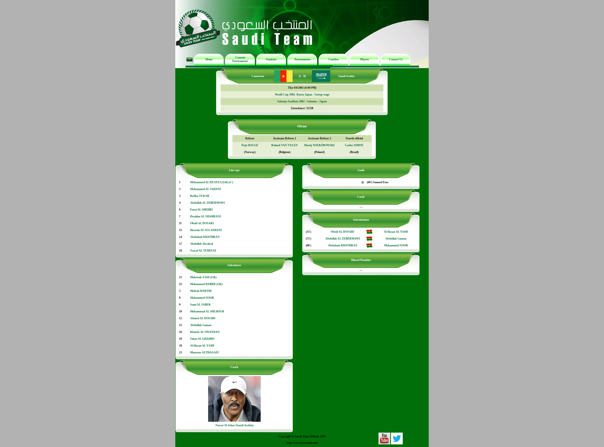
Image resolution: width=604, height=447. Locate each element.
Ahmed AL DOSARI (202, 318)
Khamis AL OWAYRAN (205, 332)
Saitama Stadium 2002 (291, 101)
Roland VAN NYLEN (284, 145)
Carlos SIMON (354, 145)
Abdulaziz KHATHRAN (205, 237)
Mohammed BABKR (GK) (206, 284)
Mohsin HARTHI (201, 291)
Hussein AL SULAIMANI (206, 230)
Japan (323, 101)
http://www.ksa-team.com (302, 442)
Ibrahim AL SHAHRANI (205, 216)
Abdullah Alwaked (201, 243)
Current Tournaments (240, 59)
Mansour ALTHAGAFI (204, 352)
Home (209, 59)
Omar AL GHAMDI (202, 338)
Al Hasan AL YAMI (202, 345)
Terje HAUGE (249, 145)
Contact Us (396, 59)
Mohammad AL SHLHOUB (207, 311)
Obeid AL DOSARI (202, 223)
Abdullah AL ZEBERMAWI (207, 202)
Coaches (333, 59)
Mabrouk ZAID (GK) (203, 277)
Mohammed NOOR (202, 297)
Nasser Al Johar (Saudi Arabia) (234, 425)
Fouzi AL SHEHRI (201, 209)
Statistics (271, 59)
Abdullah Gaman (200, 325)
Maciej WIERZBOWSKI (319, 145)
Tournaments (302, 59)
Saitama (312, 101)
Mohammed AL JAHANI (205, 189)
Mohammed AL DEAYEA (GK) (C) (211, 182)
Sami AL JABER (200, 304)
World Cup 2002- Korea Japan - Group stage (302, 94)
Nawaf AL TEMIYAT (203, 250)
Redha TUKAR (199, 196)
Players (364, 59)
